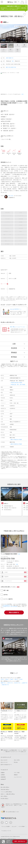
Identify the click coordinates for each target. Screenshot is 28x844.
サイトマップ (3, 838)
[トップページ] (10, 2)
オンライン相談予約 (8, 599)
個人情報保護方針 (6, 605)
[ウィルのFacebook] (2, 823)
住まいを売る (17, 760)
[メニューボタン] (2, 2)
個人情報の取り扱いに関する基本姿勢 (9, 606)
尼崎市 (7, 58)
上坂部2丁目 (24, 682)
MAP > (23, 94)
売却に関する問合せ (5, 789)
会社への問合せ (4, 796)
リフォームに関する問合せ (6, 791)
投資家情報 (3, 777)
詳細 (19, 554)
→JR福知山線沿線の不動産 (16, 382)
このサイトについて (11, 838)
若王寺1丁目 (17, 682)
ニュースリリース (17, 777)
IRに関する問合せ (4, 798)
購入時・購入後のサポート (6, 764)
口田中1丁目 (10, 682)
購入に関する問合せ (5, 787)
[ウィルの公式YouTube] (7, 823)
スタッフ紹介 (17, 772)
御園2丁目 (11, 58)
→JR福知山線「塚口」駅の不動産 (17, 384)
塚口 (13, 61)
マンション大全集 (5, 826)
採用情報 (3, 779)
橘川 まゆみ (10, 195)
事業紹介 (16, 774)
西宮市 (7, 679)
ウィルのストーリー (6, 830)
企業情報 (3, 774)
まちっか (14, 826)
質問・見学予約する (19, 841)
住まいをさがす (4, 760)
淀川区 (20, 679)
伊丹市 (2, 679)
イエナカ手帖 (21, 826)
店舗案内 (3, 772)
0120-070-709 (8, 558)
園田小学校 (8, 67)
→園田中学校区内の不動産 (16, 444)
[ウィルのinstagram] (10, 822)
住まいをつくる (4, 762)
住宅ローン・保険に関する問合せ (8, 794)
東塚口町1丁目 (5, 684)
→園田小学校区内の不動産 (16, 439)
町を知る (16, 762)
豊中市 (16, 679)
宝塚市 (11, 679)
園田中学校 (13, 67)
